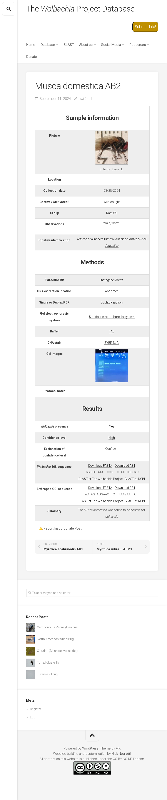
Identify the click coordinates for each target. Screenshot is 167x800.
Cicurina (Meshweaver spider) (57, 650)
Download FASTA (100, 465)
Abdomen (112, 291)
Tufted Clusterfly (48, 662)
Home (30, 45)
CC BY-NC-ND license (128, 759)
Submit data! (145, 26)
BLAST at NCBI (135, 479)
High (112, 437)
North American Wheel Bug (55, 639)
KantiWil (111, 213)
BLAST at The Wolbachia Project (100, 479)
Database (47, 45)
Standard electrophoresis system (112, 317)
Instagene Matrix (111, 280)
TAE (111, 331)
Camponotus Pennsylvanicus (57, 627)
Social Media (111, 45)
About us (86, 45)
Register (35, 709)
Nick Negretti (121, 754)
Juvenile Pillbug (47, 674)
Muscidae (121, 239)
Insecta (99, 239)
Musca (133, 239)
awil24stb (86, 99)
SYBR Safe (111, 342)
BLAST (68, 45)
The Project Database (80, 8)
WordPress (90, 748)
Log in (34, 717)
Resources (137, 45)
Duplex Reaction (112, 302)
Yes (111, 426)
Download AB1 (125, 465)
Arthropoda (85, 239)
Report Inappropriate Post (62, 528)
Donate (31, 57)
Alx (118, 748)
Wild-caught (112, 202)
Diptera (109, 239)
